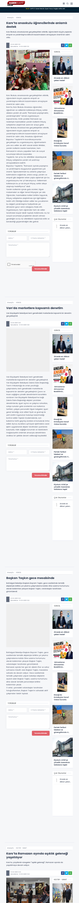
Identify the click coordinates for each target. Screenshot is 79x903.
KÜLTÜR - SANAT (21, 848)
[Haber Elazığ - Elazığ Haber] (16, 3)
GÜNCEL (18, 18)
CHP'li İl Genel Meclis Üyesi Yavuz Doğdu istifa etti (45, 9)
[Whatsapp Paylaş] (70, 45)
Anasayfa (10, 18)
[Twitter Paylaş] (66, 45)
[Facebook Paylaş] (63, 45)
